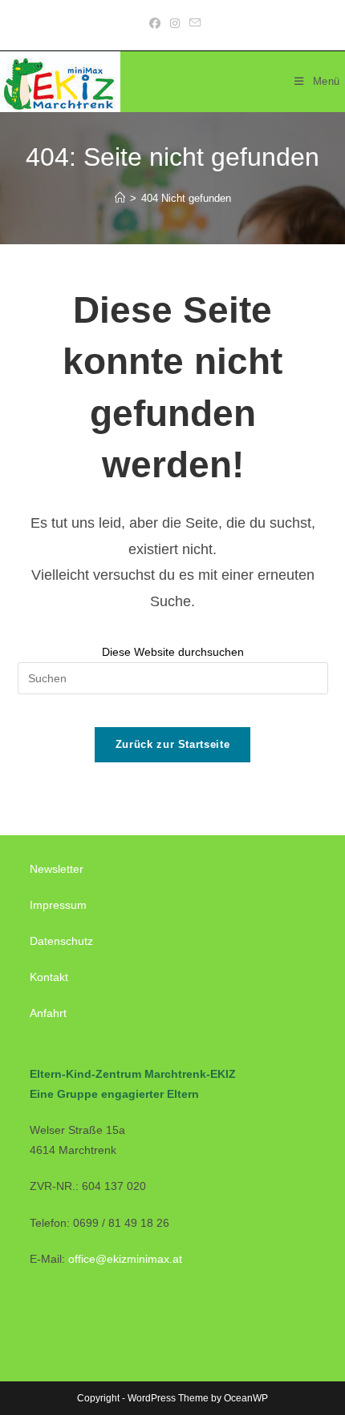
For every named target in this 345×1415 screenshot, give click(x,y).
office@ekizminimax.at (125, 1258)
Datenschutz (61, 941)
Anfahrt (48, 1013)
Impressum (58, 904)
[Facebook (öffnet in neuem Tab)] (154, 23)
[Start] (120, 198)
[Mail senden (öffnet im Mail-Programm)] (193, 23)
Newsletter (56, 868)
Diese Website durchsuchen (173, 651)
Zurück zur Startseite (173, 744)
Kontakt (49, 977)
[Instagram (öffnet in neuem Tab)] (175, 23)
